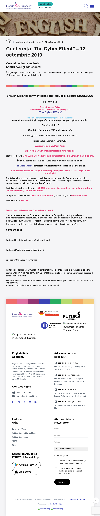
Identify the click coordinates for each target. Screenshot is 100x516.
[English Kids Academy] (19, 8)
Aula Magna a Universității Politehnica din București (50, 135)
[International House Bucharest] (51, 326)
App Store (25, 471)
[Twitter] (24, 402)
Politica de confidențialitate (24, 433)
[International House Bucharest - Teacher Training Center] (75, 327)
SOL (14, 445)
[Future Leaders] (75, 316)
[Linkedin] (36, 402)
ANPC (14, 441)
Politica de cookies (20, 437)
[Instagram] (19, 402)
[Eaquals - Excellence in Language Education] (24, 336)
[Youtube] (30, 402)
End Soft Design (56, 504)
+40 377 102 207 (24, 392)
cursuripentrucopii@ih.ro (28, 396)
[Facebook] (13, 402)
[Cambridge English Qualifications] (46, 8)
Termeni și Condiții (20, 429)
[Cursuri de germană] (50, 316)
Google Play (26, 464)
